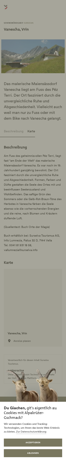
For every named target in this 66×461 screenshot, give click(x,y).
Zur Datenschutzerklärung (31, 431)
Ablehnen (33, 453)
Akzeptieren (33, 442)
